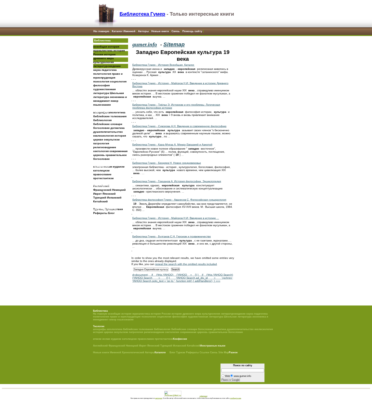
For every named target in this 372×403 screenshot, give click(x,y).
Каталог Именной (123, 31)
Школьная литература (237, 316)
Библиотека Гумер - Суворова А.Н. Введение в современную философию (179, 126)
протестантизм (103, 178)
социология (118, 81)
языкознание (102, 104)
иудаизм (118, 166)
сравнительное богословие (225, 332)
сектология (101, 151)
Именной (115, 352)
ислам (106, 338)
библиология (102, 120)
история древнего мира (186, 313)
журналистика (103, 50)
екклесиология (103, 135)
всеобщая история (106, 46)
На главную (101, 31)
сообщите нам (235, 398)
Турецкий (99, 197)
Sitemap (174, 44)
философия (101, 85)
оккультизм (112, 139)
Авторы (143, 31)
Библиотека (102, 40)
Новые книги (160, 31)
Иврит (97, 193)
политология (102, 73)
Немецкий (119, 189)
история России (161, 313)
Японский (109, 193)
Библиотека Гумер (142, 14)
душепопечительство (108, 131)
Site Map (223, 352)
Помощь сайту (192, 31)
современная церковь (194, 332)
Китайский (100, 201)
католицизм (101, 170)
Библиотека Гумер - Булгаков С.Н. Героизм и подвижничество (171, 236)
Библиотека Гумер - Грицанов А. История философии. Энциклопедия (176, 181)
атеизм (97, 338)
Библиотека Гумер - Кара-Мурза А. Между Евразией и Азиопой (172, 144)
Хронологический (133, 352)
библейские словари (107, 124)
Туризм (180, 352)
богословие (101, 127)
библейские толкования (110, 116)
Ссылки (204, 352)
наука (97, 69)
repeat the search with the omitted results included (186, 264)
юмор (114, 100)
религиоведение (104, 147)
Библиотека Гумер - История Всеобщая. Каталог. (163, 64)
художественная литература (205, 316)
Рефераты (100, 213)
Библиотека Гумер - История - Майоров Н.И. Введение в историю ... (175, 218)
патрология (101, 143)
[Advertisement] (110, 277)
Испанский (114, 197)
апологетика (116, 112)
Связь (175, 31)
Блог (111, 213)
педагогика (109, 69)
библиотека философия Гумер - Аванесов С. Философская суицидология (179, 199)
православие (102, 174)
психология (101, 81)
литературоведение (107, 66)
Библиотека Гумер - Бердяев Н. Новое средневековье (166, 162)
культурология (103, 62)
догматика (117, 127)
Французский (102, 189)
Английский (100, 345)
